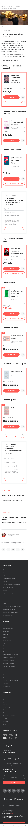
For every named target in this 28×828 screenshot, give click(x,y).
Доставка (5, 721)
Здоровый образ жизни (9, 666)
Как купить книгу (7, 699)
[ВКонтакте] (3, 549)
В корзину (11, 140)
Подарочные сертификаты (10, 715)
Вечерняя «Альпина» (8, 587)
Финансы (5, 651)
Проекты (5, 590)
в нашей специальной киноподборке (13, 437)
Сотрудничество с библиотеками (12, 697)
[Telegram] (23, 549)
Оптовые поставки (8, 615)
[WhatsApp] (18, 549)
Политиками (8, 223)
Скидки (5, 637)
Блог (4, 575)
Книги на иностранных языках (10, 680)
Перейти (11, 97)
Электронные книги (8, 628)
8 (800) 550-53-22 (9, 769)
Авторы (5, 572)
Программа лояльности (9, 712)
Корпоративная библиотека (10, 612)
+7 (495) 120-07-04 (9, 771)
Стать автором (14, 782)
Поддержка (14, 777)
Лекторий (5, 634)
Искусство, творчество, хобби (11, 669)
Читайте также (5, 490)
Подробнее (11, 354)
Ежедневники (6, 674)
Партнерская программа (9, 593)
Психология (6, 646)
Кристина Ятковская (13, 534)
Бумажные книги (7, 625)
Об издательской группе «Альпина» (12, 584)
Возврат (5, 724)
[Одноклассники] (8, 549)
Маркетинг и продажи (8, 660)
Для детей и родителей (9, 657)
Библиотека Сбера (8, 672)
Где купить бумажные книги (10, 707)
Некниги (5, 677)
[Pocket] (13, 549)
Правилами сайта (9, 215)
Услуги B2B (6, 603)
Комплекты (6, 683)
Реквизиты (5, 581)
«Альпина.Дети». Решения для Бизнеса (13, 606)
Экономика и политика (8, 663)
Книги (4, 569)
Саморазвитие (7, 640)
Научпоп (5, 643)
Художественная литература (10, 654)
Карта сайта (6, 686)
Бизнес (5, 648)
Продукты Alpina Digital (9, 609)
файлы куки (13, 813)
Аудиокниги (6, 631)
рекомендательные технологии (11, 815)
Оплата (5, 718)
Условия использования (9, 578)
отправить (14, 229)
